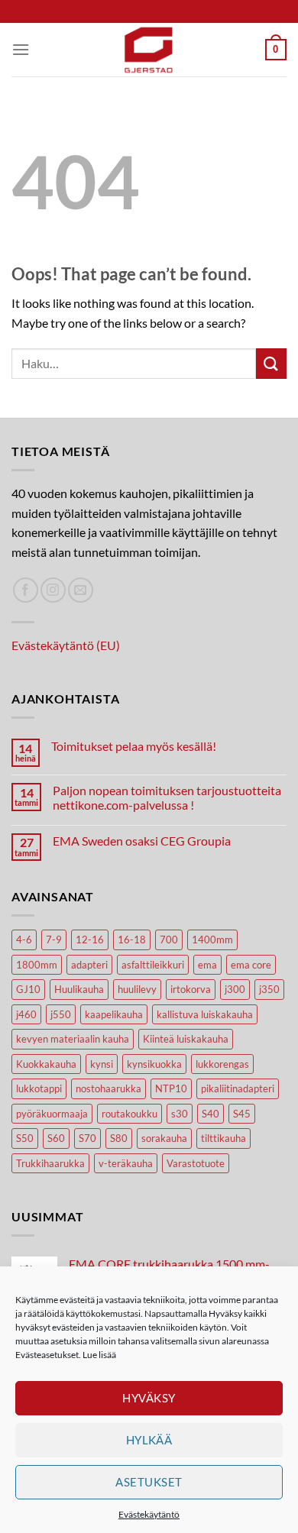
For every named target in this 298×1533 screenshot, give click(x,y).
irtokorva (190, 989)
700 (169, 939)
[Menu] (20, 49)
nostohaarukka (108, 1088)
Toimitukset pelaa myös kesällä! (133, 746)
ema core (251, 965)
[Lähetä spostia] (80, 590)
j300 (235, 989)
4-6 (24, 939)
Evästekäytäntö (149, 1514)
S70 (87, 1138)
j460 (26, 1014)
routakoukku (129, 1114)
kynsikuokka (154, 1064)
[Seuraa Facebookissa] (25, 590)
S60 (56, 1138)
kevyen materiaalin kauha (72, 1039)
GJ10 (28, 989)
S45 (242, 1114)
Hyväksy (148, 1398)
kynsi (101, 1064)
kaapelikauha (114, 1014)
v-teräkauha (126, 1163)
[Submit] (271, 363)
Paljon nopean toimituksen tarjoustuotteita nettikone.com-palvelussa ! (167, 797)
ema (207, 965)
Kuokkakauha (46, 1064)
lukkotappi (39, 1088)
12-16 (90, 939)
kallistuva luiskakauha (205, 1014)
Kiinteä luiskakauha (185, 1039)
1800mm (36, 965)
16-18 (132, 939)
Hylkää (149, 1440)
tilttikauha (223, 1138)
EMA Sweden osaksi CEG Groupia (142, 840)
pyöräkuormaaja (52, 1114)
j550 (60, 1014)
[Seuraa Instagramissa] (53, 590)
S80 (119, 1138)
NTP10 (171, 1088)
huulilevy (137, 989)
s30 (179, 1114)
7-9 (54, 939)
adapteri (89, 965)
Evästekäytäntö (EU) (65, 645)
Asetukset (148, 1482)
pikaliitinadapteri (237, 1088)
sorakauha (164, 1138)
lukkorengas (222, 1064)
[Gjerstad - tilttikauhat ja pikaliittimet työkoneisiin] (149, 49)
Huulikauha (79, 989)
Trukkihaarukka (50, 1163)
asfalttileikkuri (152, 965)
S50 (25, 1138)
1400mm (212, 939)
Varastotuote (196, 1163)
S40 (210, 1114)
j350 (269, 989)
